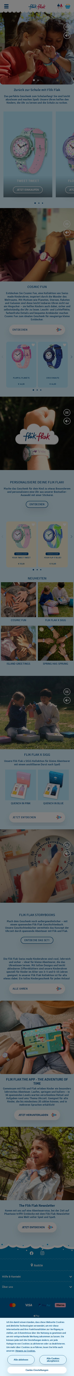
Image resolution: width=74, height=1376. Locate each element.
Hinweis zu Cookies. (25, 1350)
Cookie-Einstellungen (37, 1370)
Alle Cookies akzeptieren (53, 1359)
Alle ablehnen (21, 1359)
